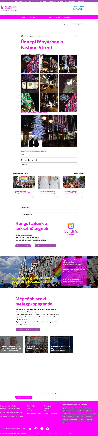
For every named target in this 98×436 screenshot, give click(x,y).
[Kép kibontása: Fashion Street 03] (30, 102)
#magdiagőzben (71, 1)
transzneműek (71, 416)
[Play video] (49, 131)
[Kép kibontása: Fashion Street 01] (49, 102)
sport (64, 422)
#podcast (31, 1)
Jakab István (71, 410)
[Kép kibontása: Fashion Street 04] (68, 83)
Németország (89, 419)
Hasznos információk (8, 406)
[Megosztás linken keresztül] (32, 160)
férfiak (81, 408)
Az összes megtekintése (79, 173)
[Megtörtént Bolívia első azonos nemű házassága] (49, 182)
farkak (64, 413)
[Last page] (61, 393)
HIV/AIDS (81, 419)
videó (82, 416)
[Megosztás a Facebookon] (21, 160)
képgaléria (65, 419)
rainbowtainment (73, 408)
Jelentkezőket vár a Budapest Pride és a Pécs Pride (23, 192)
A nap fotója (93, 413)
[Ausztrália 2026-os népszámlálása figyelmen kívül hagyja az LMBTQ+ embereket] (74, 182)
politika (64, 410)
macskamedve (73, 419)
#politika (25, 1)
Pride (64, 416)
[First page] (36, 393)
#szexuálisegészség (61, 1)
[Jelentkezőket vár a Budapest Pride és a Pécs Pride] (24, 182)
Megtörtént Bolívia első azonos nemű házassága (48, 192)
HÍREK (22, 154)
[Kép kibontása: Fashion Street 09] (68, 102)
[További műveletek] (76, 36)
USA (78, 416)
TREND (53, 362)
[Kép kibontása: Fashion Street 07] (49, 64)
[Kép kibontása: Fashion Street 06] (68, 64)
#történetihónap (52, 1)
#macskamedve (80, 1)
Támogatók (31, 406)
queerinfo (65, 408)
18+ (69, 413)
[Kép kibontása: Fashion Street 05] (49, 83)
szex (74, 413)
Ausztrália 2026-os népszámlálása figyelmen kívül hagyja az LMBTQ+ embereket (73, 192)
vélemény (86, 413)
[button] (64, 24)
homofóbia (79, 410)
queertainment (89, 416)
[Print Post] (36, 160)
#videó (36, 1)
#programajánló (18, 1)
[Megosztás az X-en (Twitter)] (25, 160)
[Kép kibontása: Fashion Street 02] (30, 83)
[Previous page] (39, 393)
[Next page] (58, 393)
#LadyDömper (43, 1)
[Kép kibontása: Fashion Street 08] (30, 64)
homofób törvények (88, 410)
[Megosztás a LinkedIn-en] (29, 160)
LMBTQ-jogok (88, 408)
